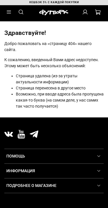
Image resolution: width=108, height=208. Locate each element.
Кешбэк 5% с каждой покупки (54, 2)
